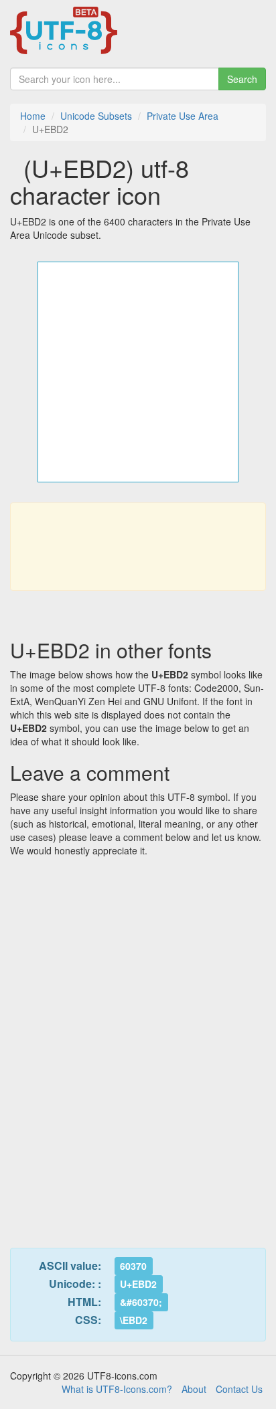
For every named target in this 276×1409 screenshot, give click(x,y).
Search (242, 79)
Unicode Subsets (96, 115)
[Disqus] (138, 1044)
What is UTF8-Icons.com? (117, 1389)
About (194, 1389)
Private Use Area (182, 115)
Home (33, 115)
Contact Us (239, 1389)
